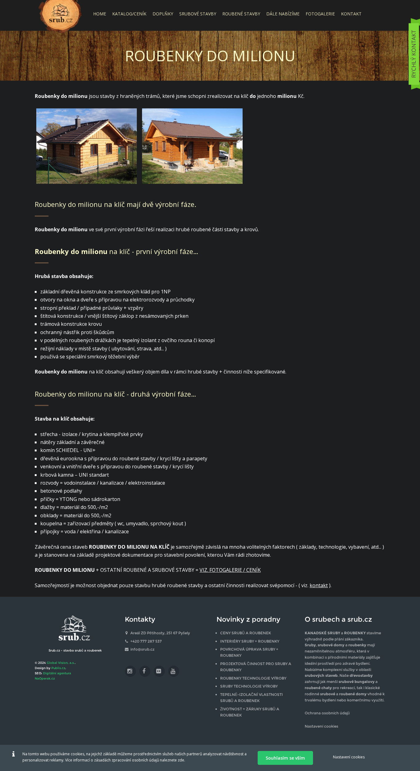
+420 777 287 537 (146, 641)
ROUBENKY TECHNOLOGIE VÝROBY (253, 678)
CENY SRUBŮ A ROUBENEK (245, 633)
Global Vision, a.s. (61, 663)
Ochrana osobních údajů (327, 713)
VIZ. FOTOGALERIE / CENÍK (230, 570)
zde (181, 760)
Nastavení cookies (321, 726)
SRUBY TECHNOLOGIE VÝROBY (249, 686)
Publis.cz (58, 668)
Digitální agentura (57, 673)
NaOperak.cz (45, 678)
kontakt (319, 585)
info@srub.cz (142, 649)
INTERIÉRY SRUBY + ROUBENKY (249, 641)
